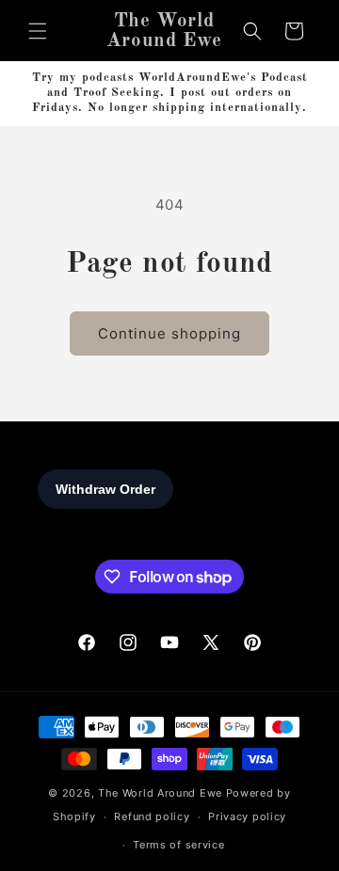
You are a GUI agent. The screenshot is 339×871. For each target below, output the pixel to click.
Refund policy (151, 816)
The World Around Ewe (160, 793)
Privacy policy (247, 816)
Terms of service (178, 844)
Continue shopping (169, 333)
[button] (37, 31)
